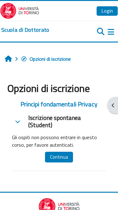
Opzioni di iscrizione (50, 59)
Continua (59, 157)
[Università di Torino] (19, 10)
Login (107, 10)
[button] (17, 121)
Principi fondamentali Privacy (59, 104)
